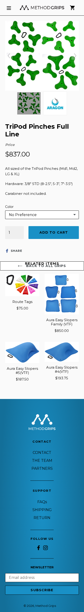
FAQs (42, 502)
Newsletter (42, 567)
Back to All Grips (45, 266)
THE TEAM (42, 460)
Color (9, 207)
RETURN (42, 518)
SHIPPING (42, 510)
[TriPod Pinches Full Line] (29, 103)
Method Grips (45, 606)
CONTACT (42, 452)
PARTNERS (42, 468)
